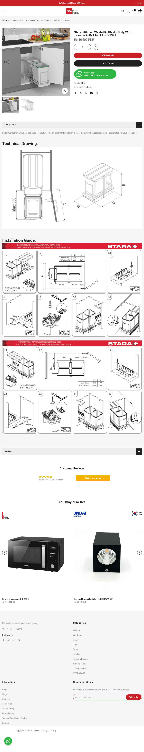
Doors (75, 649)
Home (4, 20)
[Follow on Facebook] (3, 640)
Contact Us (7, 704)
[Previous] (6, 62)
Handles (76, 654)
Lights (75, 644)
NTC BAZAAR (79, 673)
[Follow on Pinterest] (19, 640)
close (5, 3)
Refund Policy (8, 713)
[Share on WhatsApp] (96, 93)
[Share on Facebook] (75, 93)
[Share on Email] (91, 93)
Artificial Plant (79, 664)
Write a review (93, 478)
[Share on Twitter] (80, 93)
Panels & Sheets (80, 659)
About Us (6, 699)
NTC (83, 83)
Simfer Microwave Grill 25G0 (15, 599)
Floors (75, 640)
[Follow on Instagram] (8, 640)
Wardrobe (77, 635)
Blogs (4, 694)
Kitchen (76, 630)
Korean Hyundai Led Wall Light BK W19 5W (93, 599)
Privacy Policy (8, 708)
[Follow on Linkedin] (14, 640)
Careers (5, 723)
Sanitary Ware (79, 668)
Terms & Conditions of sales (14, 718)
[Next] (65, 62)
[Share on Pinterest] (86, 93)
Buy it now (108, 63)
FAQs (4, 689)
